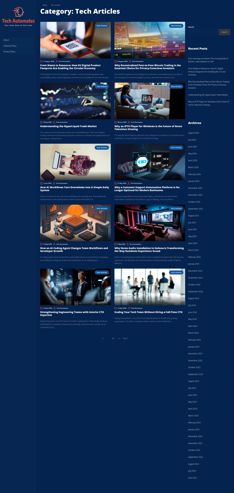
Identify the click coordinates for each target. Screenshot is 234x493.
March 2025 (193, 250)
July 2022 (192, 470)
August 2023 (193, 381)
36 (113, 338)
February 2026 (194, 174)
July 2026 (192, 139)
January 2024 (193, 346)
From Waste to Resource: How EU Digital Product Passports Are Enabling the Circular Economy (70, 67)
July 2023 (192, 388)
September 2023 (195, 374)
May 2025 (192, 236)
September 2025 (195, 208)
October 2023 (194, 367)
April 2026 (192, 160)
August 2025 (193, 215)
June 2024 (192, 312)
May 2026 (192, 153)
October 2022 (194, 450)
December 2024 (195, 270)
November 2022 (195, 443)
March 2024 (193, 333)
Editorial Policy (10, 45)
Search (191, 27)
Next (125, 338)
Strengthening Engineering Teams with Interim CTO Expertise (72, 313)
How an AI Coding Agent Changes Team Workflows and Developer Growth (74, 249)
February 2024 (194, 339)
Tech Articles (102, 25)
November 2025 (195, 195)
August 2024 (193, 298)
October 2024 (194, 284)
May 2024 (192, 319)
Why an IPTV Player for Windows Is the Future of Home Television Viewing (148, 128)
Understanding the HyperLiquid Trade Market (68, 126)
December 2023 (195, 353)
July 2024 (192, 305)
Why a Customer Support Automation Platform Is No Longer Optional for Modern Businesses (147, 189)
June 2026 (192, 146)
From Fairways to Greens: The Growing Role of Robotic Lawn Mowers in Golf (208, 60)
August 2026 (193, 133)
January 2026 (193, 181)
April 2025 (192, 243)
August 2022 (193, 464)
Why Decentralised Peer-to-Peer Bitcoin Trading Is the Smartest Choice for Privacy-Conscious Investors (147, 67)
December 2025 (195, 188)
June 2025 (192, 229)
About (6, 40)
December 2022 (195, 436)
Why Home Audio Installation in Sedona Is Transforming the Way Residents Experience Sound (149, 249)
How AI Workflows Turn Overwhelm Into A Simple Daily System (74, 189)
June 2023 (192, 395)
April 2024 (192, 326)
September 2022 (195, 457)
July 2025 (192, 222)
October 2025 (194, 201)
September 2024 (195, 291)
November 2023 (195, 360)
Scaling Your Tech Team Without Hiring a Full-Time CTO (148, 312)
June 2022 (192, 477)
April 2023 (192, 408)
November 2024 (195, 277)
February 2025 (194, 257)
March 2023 (193, 415)
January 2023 (193, 429)
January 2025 (193, 264)
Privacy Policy (9, 51)
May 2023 (192, 401)
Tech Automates (64, 61)
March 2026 (193, 167)
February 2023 (194, 422)
